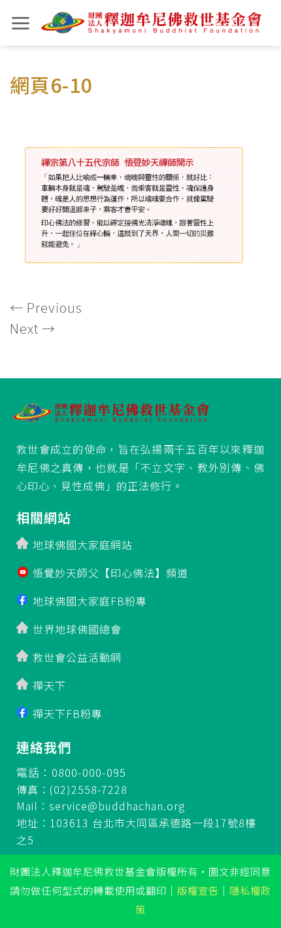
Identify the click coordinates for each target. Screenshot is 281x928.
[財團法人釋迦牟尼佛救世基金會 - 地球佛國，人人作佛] (151, 23)
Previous (46, 307)
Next (33, 328)
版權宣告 (198, 890)
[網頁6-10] (140, 199)
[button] (20, 23)
